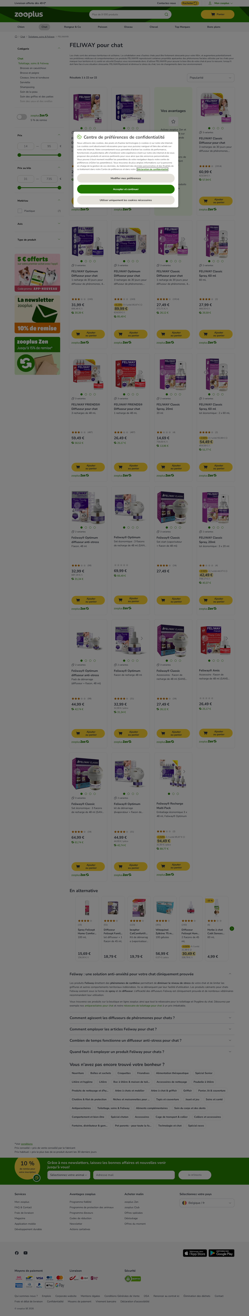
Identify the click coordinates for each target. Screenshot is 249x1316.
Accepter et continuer (126, 189)
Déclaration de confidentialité (152, 169)
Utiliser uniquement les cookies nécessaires (126, 200)
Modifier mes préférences (126, 178)
